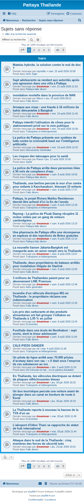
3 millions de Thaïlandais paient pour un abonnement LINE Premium (41, 279)
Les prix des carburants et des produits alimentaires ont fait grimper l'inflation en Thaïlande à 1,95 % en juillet (41, 315)
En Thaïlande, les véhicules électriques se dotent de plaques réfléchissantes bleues (47, 377)
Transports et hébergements (41, 131)
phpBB (31, 491)
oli (38, 348)
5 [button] (49, 50)
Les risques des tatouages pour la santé (40, 156)
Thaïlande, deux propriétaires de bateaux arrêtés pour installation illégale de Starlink (46, 264)
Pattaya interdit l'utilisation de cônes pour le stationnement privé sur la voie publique (43, 124)
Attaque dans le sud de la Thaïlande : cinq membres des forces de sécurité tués (42, 442)
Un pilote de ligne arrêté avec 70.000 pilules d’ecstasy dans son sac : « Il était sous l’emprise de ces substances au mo (46, 361)
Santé (29, 162)
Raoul (40, 159)
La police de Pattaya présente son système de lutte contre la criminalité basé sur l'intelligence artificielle (46, 141)
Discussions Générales (38, 150)
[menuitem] (11, 13)
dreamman (43, 86)
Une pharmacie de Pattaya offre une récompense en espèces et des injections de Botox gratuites (46, 234)
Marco (40, 98)
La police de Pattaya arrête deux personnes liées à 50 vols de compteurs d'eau (46, 169)
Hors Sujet (31, 74)
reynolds (41, 71)
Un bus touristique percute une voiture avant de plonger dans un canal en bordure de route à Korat (46, 395)
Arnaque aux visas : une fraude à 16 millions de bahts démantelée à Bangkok (46, 108)
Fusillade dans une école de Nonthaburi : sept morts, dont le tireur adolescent (45, 332)
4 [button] (44, 50)
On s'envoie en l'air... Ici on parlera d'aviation (50, 370)
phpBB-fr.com (48, 495)
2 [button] (34, 50)
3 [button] (39, 50)
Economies (32, 324)
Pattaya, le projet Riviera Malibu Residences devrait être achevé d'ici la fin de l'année (43, 200)
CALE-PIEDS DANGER (28, 345)
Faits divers (32, 101)
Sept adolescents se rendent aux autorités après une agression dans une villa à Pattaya (46, 81)
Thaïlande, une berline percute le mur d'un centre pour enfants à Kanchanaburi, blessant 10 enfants (47, 185)
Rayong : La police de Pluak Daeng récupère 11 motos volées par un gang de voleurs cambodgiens (45, 217)
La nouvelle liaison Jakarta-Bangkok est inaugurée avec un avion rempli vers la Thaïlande (47, 249)
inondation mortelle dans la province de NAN (44, 95)
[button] (22, 50)
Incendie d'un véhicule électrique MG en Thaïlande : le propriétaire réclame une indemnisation (41, 297)
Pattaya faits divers (36, 89)
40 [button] (57, 50)
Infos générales (34, 287)
